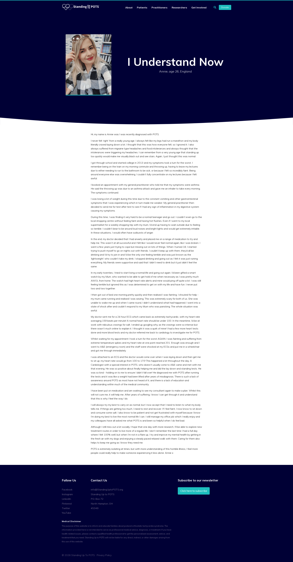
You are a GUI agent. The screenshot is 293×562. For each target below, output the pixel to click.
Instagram (67, 494)
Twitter (66, 508)
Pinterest (67, 503)
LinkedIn (66, 498)
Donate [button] (225, 7)
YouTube (66, 512)
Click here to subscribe (193, 490)
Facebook (67, 489)
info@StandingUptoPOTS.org (107, 489)
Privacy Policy (104, 555)
